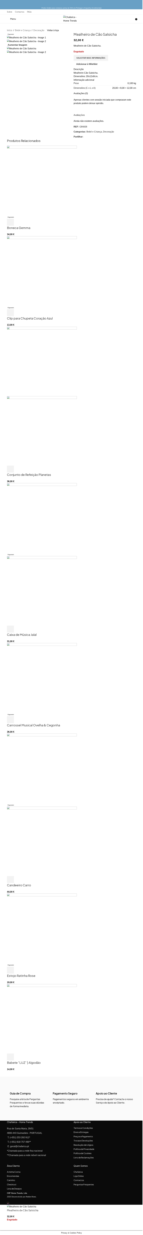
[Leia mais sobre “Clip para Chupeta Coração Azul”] (10, 312)
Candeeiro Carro (19, 885)
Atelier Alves (31, 1197)
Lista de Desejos (14, 1188)
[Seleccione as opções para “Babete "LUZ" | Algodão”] (10, 1057)
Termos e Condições (83, 1128)
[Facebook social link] (85, 137)
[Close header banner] (3, 3)
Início (9, 30)
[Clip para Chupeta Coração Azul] (42, 271)
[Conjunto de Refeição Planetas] (42, 361)
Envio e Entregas (81, 1132)
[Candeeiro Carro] (42, 768)
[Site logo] (71, 18)
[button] (10, 469)
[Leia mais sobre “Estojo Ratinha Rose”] (10, 970)
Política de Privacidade (84, 1149)
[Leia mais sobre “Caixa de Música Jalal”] (10, 629)
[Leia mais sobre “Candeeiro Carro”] (10, 879)
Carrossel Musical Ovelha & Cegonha (33, 725)
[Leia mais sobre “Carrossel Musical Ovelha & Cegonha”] (10, 719)
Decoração (38, 30)
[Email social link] (91, 137)
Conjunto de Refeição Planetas (29, 475)
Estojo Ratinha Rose (21, 976)
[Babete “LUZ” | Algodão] (42, 1018)
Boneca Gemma (18, 228)
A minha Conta (13, 1172)
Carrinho (11, 1180)
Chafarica (78, 1172)
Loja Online (79, 1176)
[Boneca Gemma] (42, 180)
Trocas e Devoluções (83, 1140)
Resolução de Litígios (83, 1145)
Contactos (79, 1180)
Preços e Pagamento (83, 1136)
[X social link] (88, 137)
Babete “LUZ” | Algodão (24, 1062)
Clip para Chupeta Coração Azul (30, 318)
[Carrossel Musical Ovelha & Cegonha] (42, 678)
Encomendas (13, 1176)
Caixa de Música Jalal (22, 635)
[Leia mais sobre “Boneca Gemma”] (10, 222)
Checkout (11, 1184)
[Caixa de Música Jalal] (42, 518)
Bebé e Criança (23, 30)
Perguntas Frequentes (84, 1184)
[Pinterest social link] (95, 137)
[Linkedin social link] (98, 137)
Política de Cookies (82, 1153)
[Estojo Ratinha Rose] (42, 928)
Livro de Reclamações (84, 1157)
